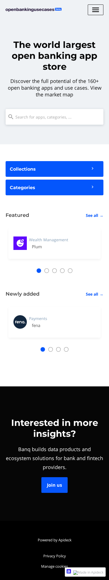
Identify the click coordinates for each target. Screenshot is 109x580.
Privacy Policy (54, 555)
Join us (54, 485)
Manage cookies (54, 566)
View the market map (68, 91)
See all (94, 215)
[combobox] (54, 117)
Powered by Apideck (55, 539)
